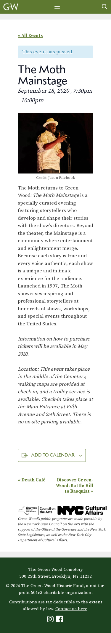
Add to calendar (53, 455)
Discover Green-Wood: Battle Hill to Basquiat (74, 485)
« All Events (30, 35)
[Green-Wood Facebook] (60, 620)
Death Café (32, 480)
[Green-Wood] (11, 7)
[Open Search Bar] (104, 7)
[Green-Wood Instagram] (51, 620)
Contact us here (71, 609)
